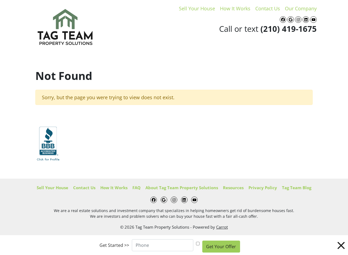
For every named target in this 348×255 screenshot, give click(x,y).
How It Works (235, 8)
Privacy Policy (262, 187)
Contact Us (267, 8)
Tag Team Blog (296, 187)
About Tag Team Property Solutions (181, 187)
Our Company (301, 8)
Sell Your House (197, 8)
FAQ (136, 187)
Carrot (222, 227)
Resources (233, 187)
